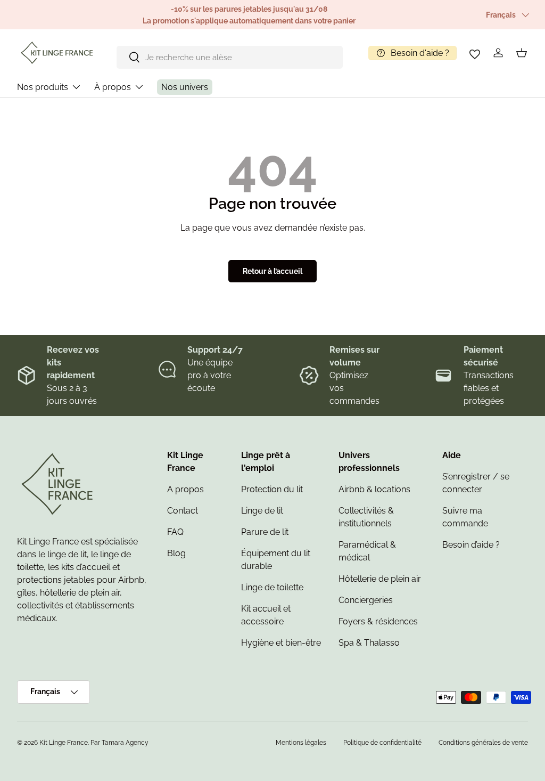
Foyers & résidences (378, 621)
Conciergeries (365, 600)
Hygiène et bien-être (281, 643)
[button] (521, 52)
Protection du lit (272, 489)
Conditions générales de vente (483, 742)
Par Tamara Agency (119, 742)
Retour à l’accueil (272, 271)
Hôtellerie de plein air (379, 579)
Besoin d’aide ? (471, 545)
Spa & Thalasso (369, 643)
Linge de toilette (272, 587)
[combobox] (230, 57)
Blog (176, 553)
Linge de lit (262, 511)
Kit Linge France (63, 742)
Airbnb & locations (374, 489)
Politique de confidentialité (382, 742)
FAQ (175, 532)
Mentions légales (301, 742)
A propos (185, 489)
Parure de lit (264, 532)
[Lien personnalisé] (474, 52)
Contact (182, 511)
